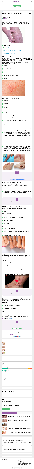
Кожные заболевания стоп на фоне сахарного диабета (12, 50)
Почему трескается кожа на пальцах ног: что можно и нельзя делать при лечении (18, 424)
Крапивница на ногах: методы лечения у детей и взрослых (17, 178)
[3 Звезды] (12, 334)
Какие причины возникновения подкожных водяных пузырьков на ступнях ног (19, 432)
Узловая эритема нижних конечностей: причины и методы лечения (15, 346)
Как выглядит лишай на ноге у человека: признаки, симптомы (17, 176)
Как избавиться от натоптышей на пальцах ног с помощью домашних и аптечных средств (19, 442)
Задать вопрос (14, 328)
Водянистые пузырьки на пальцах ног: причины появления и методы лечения (19, 428)
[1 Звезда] (10, 334)
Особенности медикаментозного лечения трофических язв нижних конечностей (17, 353)
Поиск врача (20, 328)
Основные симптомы (7, 47)
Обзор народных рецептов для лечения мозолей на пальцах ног (16, 440)
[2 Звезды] (11, 334)
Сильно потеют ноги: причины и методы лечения (13, 444)
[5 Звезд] (15, 334)
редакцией (10, 318)
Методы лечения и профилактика (9, 53)
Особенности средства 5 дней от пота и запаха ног (17, 179)
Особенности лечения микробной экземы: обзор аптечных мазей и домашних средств (18, 343)
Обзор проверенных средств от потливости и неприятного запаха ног (16, 449)
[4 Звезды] (13, 334)
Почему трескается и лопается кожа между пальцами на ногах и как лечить (18, 416)
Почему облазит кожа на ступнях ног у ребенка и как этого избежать (17, 420)
